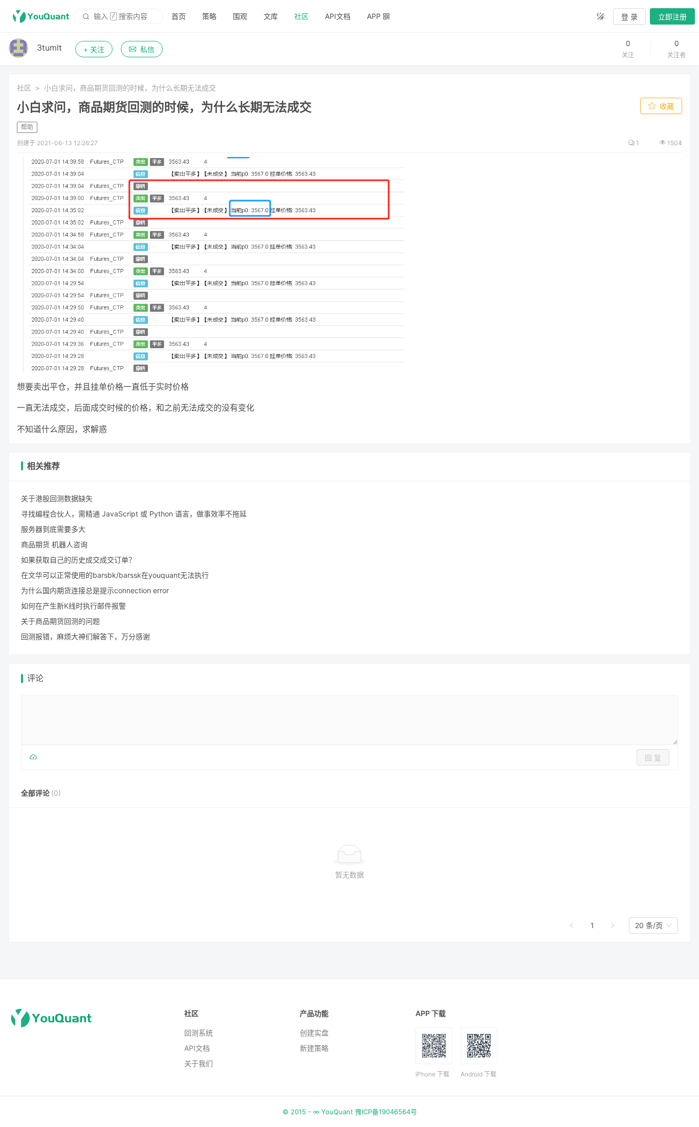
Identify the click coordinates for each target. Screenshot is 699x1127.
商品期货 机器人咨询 (54, 544)
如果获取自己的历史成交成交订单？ (78, 559)
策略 (209, 16)
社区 (301, 16)
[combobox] (649, 925)
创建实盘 (314, 1032)
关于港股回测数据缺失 (57, 498)
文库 (271, 16)
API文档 (338, 16)
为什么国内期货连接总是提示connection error (95, 590)
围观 (240, 16)
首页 (178, 16)
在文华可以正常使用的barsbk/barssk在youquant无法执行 (115, 575)
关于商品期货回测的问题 (60, 621)
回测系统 (198, 1032)
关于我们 (198, 1063)
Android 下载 (478, 1074)
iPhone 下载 (432, 1074)
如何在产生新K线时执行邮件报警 (73, 605)
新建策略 (314, 1048)
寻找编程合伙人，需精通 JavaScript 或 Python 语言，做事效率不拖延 (134, 513)
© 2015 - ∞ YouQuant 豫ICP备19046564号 (349, 1112)
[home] (41, 16)
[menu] (375, 16)
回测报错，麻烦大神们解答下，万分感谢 (85, 636)
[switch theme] (601, 16)
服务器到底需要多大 (53, 529)
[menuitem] (178, 16)
